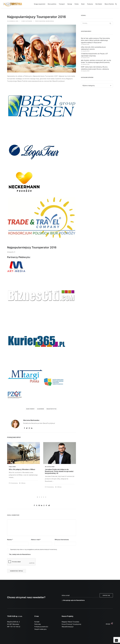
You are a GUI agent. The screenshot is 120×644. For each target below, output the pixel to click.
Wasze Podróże (109, 4)
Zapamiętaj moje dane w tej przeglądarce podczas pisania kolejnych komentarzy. (33, 549)
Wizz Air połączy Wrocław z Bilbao (22, 469)
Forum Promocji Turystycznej (71, 624)
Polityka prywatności (41, 627)
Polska (77, 4)
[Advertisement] (97, 106)
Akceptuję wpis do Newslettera (74, 600)
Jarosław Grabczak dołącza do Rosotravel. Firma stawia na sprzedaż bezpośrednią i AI (59, 471)
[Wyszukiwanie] (116, 4)
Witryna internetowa (62, 539)
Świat (83, 4)
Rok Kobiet (99, 4)
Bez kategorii (27, 21)
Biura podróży (52, 4)
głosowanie (40, 409)
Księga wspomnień (39, 4)
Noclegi (70, 4)
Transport (62, 4)
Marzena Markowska (46, 21)
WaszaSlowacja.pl (67, 627)
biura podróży (30, 409)
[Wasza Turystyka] (12, 4)
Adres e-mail (36, 539)
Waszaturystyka (51, 409)
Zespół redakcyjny (40, 629)
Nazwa (10, 539)
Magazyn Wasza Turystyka (70, 622)
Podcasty (90, 4)
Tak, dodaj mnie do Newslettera (20, 554)
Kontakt (36, 622)
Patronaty (37, 624)
